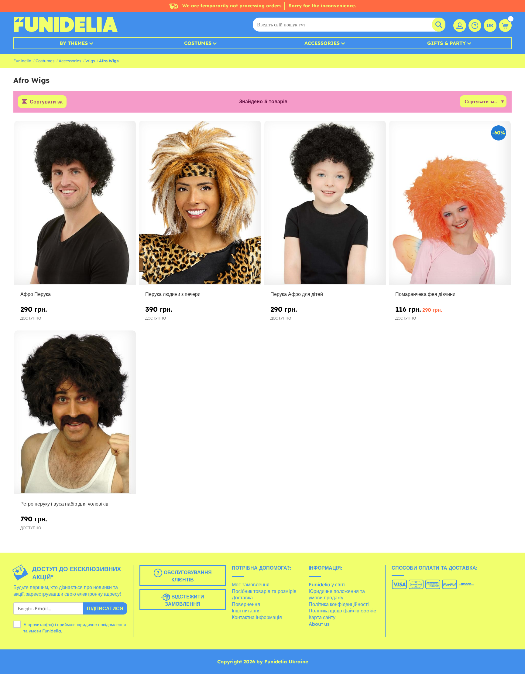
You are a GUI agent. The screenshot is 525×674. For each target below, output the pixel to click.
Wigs (90, 60)
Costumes (197, 43)
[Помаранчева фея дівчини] (450, 203)
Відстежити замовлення (184, 600)
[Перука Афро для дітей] (325, 203)
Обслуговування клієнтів (187, 576)
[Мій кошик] (505, 25)
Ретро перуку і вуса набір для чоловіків (64, 504)
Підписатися (105, 608)
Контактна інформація (257, 617)
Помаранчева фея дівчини (425, 294)
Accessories (322, 43)
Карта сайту (322, 617)
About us (319, 624)
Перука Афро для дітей (296, 294)
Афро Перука (35, 294)
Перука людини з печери (173, 294)
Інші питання (246, 611)
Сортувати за (46, 102)
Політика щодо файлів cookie (342, 611)
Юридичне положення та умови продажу (337, 594)
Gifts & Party (446, 43)
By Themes (74, 43)
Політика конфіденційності (339, 604)
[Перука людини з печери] (200, 203)
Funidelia (22, 60)
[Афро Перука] (75, 203)
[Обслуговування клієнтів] (474, 25)
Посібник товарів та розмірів (264, 591)
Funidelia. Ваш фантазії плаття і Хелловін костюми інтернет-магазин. (65, 24)
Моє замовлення (250, 584)
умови (35, 631)
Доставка (242, 597)
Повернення (246, 604)
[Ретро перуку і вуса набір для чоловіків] (75, 412)
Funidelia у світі (327, 584)
